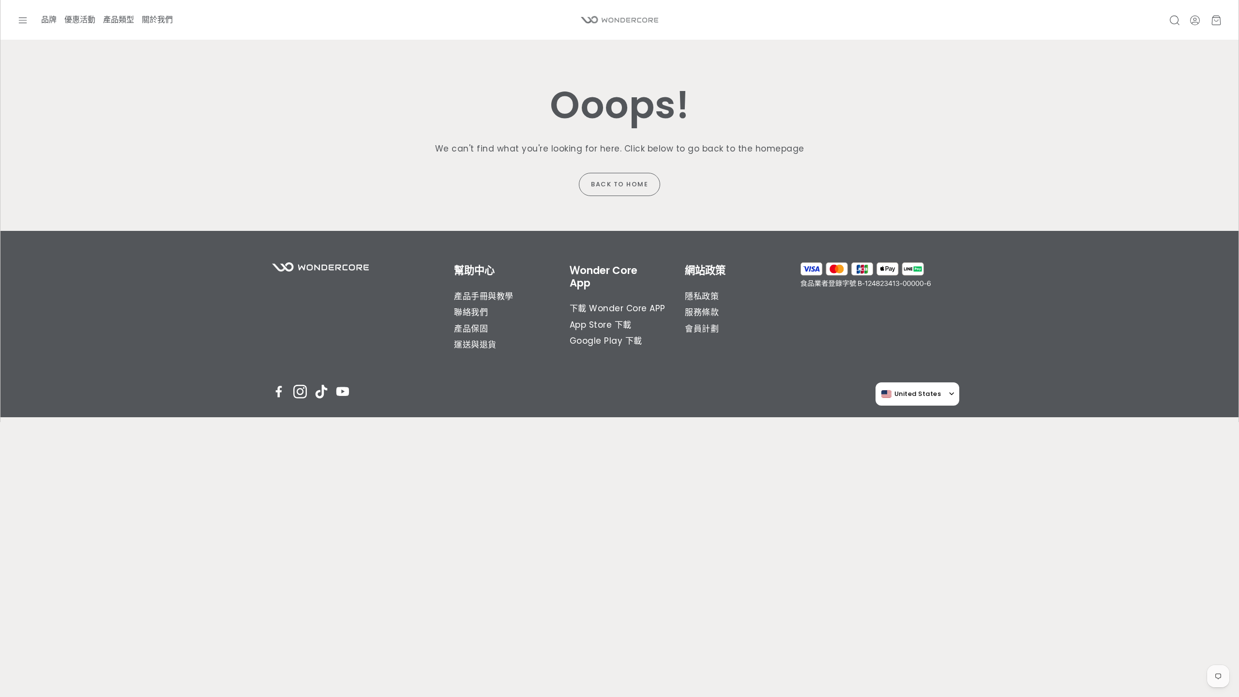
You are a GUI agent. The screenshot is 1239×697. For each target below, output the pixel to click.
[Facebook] (279, 391)
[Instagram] (300, 391)
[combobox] (911, 394)
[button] (23, 20)
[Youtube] (342, 391)
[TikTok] (321, 391)
